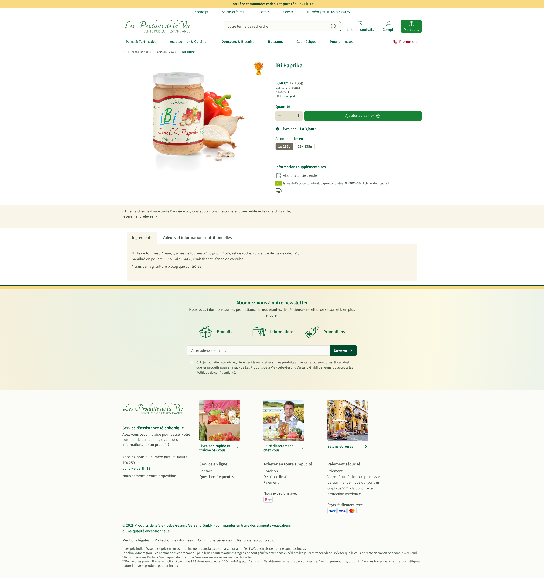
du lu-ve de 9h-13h (137, 468)
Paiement (271, 482)
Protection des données (174, 540)
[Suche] (334, 26)
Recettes (264, 12)
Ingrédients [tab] (142, 238)
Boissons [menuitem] (275, 41)
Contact (205, 471)
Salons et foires (233, 12)
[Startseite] (157, 26)
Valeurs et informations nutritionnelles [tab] (197, 238)
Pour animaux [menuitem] (341, 41)
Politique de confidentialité (215, 372)
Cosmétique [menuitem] (306, 41)
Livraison (271, 471)
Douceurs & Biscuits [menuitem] (237, 41)
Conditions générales (215, 540)
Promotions (408, 41)
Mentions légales (136, 540)
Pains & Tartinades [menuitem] (141, 41)
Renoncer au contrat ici (256, 540)
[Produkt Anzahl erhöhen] (298, 116)
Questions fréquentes (216, 476)
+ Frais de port (287, 96)
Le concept (200, 12)
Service (288, 12)
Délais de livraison (278, 476)
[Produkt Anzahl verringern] (279, 116)
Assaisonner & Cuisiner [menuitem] (189, 41)
